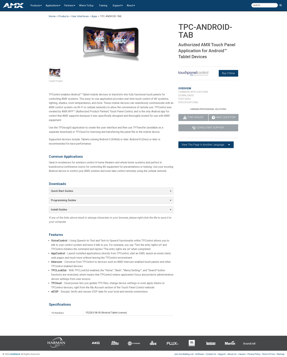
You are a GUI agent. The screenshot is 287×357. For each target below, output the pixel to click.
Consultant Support (210, 127)
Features (184, 99)
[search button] (280, 4)
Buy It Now (228, 73)
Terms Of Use (268, 354)
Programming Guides (63, 200)
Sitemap (281, 354)
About (130, 5)
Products (35, 5)
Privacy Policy (253, 354)
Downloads (186, 95)
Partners (68, 5)
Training (103, 5)
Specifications (188, 102)
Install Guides (59, 209)
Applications (52, 5)
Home (52, 16)
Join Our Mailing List (183, 354)
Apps (94, 16)
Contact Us (211, 354)
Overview (184, 88)
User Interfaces (80, 16)
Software (199, 354)
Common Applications (193, 92)
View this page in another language (203, 144)
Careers (242, 354)
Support (117, 5)
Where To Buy (86, 5)
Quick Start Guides (62, 190)
